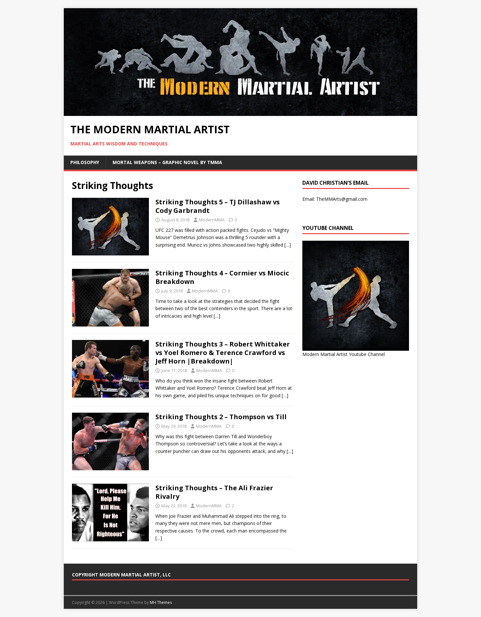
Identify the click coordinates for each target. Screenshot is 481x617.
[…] (287, 245)
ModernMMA (211, 220)
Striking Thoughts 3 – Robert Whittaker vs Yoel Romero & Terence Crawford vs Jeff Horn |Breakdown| (222, 352)
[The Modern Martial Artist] (240, 112)
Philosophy (84, 162)
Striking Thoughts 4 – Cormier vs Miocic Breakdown (222, 277)
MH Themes (161, 602)
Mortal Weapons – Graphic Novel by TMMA (167, 162)
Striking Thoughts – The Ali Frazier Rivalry (214, 492)
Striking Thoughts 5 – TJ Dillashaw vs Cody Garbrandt (217, 206)
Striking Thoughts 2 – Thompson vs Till (221, 416)
